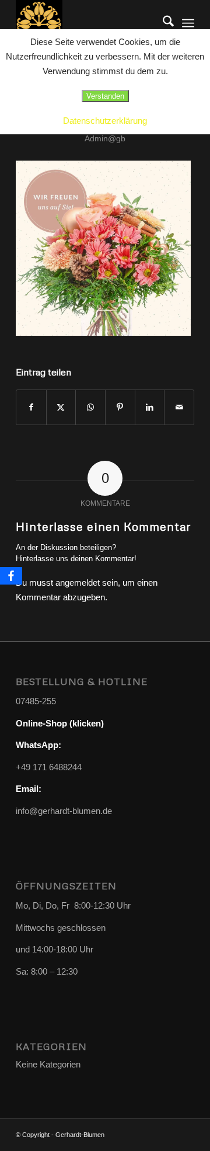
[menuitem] (162, 23)
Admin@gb (105, 138)
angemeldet (77, 582)
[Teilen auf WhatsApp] (90, 407)
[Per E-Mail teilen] (179, 407)
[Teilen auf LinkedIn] (149, 407)
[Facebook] (11, 576)
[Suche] (162, 23)
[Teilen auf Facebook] (31, 407)
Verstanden (105, 96)
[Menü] (188, 23)
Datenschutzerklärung (105, 121)
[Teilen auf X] (61, 407)
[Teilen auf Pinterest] (120, 407)
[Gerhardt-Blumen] (87, 23)
